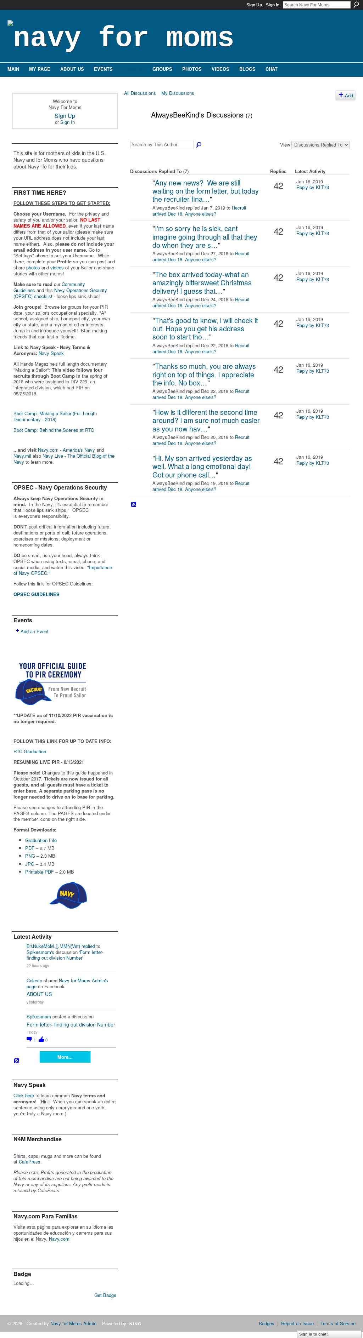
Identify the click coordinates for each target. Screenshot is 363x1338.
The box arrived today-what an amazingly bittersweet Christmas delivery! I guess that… (202, 282)
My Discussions (177, 93)
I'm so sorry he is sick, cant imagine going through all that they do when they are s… (204, 236)
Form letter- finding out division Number (65, 955)
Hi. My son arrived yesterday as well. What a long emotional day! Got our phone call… (202, 466)
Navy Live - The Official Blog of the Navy (64, 458)
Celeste (34, 980)
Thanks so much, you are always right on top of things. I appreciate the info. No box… (204, 374)
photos (33, 267)
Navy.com (59, 1238)
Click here (23, 1095)
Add (349, 95)
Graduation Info (41, 840)
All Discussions (140, 93)
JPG (29, 863)
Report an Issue (297, 1323)
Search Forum (199, 145)
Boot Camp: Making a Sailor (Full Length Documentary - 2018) (55, 416)
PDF (29, 848)
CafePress (29, 1161)
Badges (266, 1323)
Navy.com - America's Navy (66, 449)
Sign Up (254, 4)
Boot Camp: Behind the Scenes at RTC (53, 430)
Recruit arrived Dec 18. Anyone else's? (199, 210)
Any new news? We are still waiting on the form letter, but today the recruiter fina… (205, 191)
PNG (30, 855)
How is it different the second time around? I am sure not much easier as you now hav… (206, 420)
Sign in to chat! (313, 1334)
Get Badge (105, 1295)
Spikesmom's (40, 952)
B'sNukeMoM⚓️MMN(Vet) (53, 946)
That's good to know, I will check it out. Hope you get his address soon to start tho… (205, 328)
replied (88, 946)
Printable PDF (39, 871)
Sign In (272, 4)
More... (65, 1056)
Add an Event (35, 631)
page (32, 986)
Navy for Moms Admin (73, 1323)
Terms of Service (338, 1323)
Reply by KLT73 (312, 187)
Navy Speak (51, 353)
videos (57, 267)
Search (356, 4)
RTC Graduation (29, 751)
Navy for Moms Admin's (83, 980)
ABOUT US (39, 993)
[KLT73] (140, 193)
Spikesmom (39, 1016)
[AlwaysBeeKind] (135, 129)
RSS (17, 1061)
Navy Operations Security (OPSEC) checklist (60, 293)
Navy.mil (22, 455)
